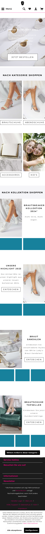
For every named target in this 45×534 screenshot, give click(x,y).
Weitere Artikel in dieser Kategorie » (23, 453)
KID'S (34, 175)
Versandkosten (21, 490)
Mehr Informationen (30, 523)
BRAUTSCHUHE (11, 122)
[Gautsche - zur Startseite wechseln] (22, 3)
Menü (9, 9)
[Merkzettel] (29, 9)
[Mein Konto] (35, 9)
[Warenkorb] (41, 9)
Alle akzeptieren (14, 530)
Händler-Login (17, 501)
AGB (35, 505)
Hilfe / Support (12, 505)
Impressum (22, 508)
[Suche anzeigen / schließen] (23, 9)
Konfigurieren (31, 530)
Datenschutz (26, 505)
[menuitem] (6, 9)
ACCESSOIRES (11, 175)
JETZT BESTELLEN (22, 57)
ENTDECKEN (34, 359)
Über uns (28, 501)
